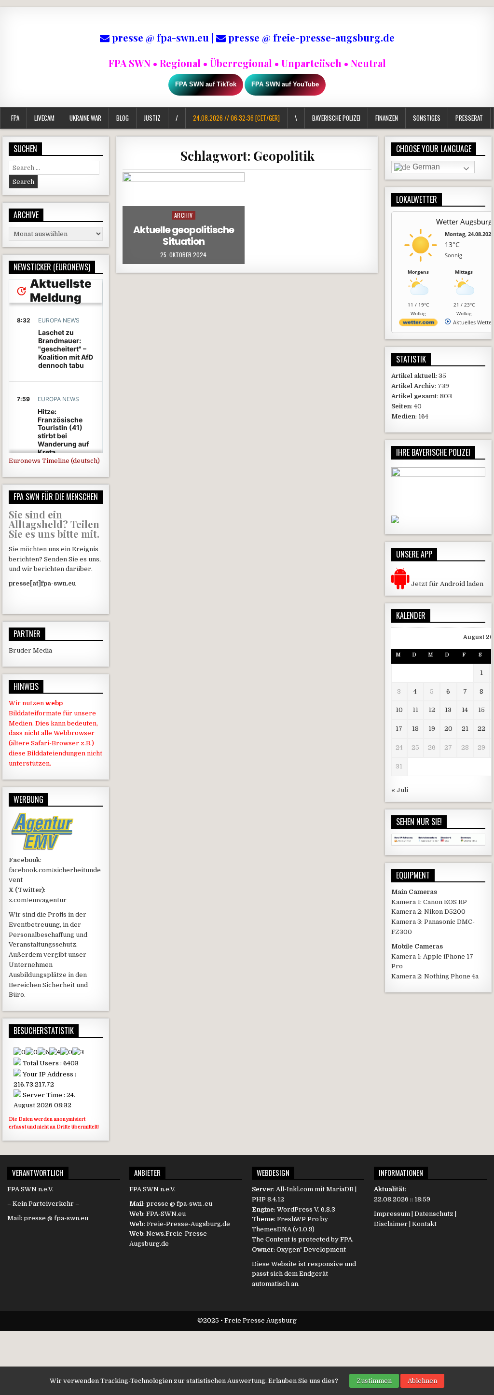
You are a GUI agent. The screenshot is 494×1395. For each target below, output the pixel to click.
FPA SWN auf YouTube (285, 84)
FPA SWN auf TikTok (205, 84)
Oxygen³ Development (311, 1249)
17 (399, 728)
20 (448, 728)
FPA (15, 118)
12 (431, 709)
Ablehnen (422, 1380)
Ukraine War (85, 118)
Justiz (152, 118)
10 (399, 709)
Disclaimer (391, 1224)
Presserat (468, 118)
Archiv (183, 215)
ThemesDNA (271, 1229)
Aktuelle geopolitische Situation (183, 235)
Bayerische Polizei (336, 118)
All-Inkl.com (294, 1189)
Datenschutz (433, 1213)
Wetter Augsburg (464, 221)
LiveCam (44, 118)
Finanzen (386, 118)
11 (415, 709)
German (425, 167)
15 (481, 709)
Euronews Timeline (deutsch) (54, 460)
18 (415, 728)
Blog (122, 118)
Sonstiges (426, 118)
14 (465, 709)
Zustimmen (374, 1380)
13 (448, 709)
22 (481, 728)
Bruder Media (30, 650)
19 (431, 728)
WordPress (295, 1209)
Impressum (392, 1213)
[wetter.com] (418, 324)
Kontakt (424, 1224)
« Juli (399, 790)
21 (465, 728)
